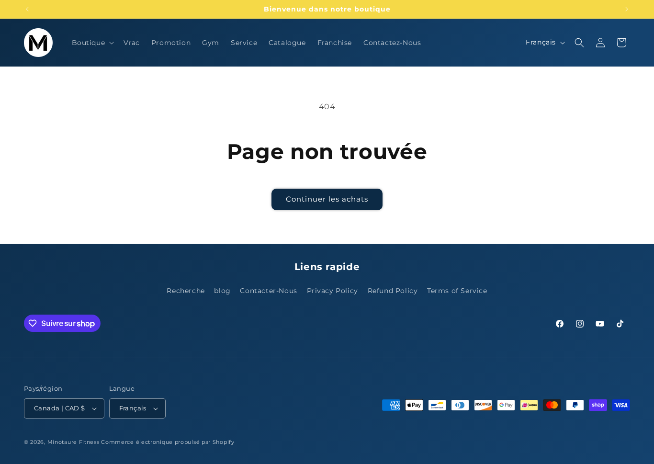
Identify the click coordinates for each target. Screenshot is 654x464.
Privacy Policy (332, 290)
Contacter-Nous (268, 290)
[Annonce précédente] (27, 9)
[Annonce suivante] (626, 9)
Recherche (185, 290)
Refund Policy (393, 290)
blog (222, 290)
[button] (92, 43)
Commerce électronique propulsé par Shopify (167, 442)
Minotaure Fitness (73, 442)
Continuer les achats (327, 199)
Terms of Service (457, 290)
